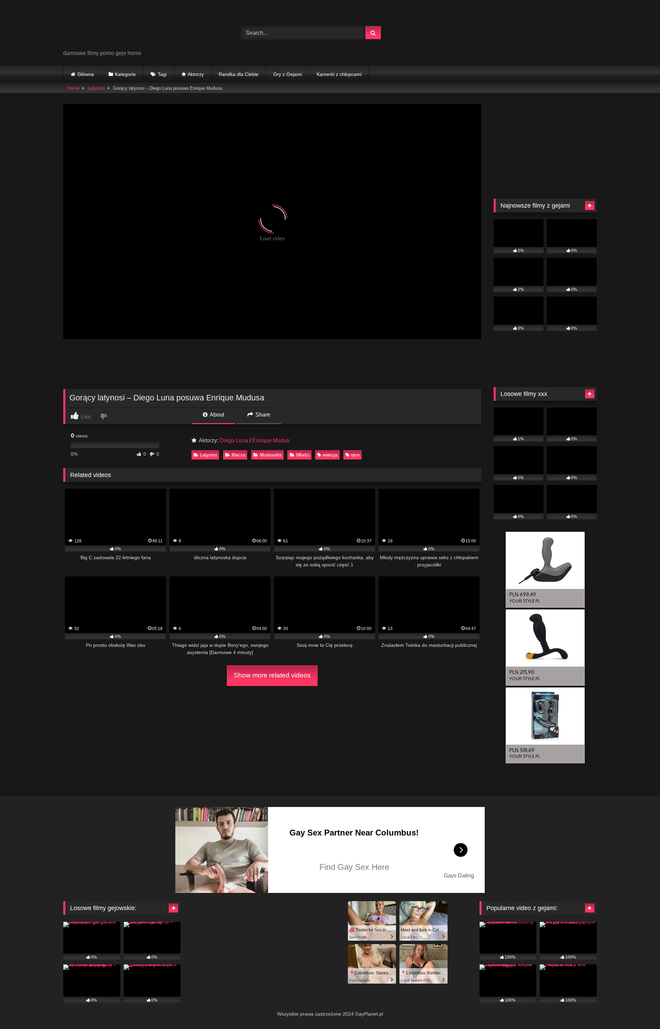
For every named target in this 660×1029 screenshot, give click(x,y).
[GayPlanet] (114, 27)
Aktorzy (196, 74)
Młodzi (302, 454)
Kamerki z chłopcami (339, 74)
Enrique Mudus (270, 440)
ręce (355, 454)
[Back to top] (638, 1008)
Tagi (162, 74)
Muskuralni (271, 454)
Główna (85, 74)
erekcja (330, 454)
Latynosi (96, 88)
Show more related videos (272, 675)
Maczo (238, 454)
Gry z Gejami (287, 74)
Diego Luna (234, 440)
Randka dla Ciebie (238, 74)
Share (262, 415)
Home (73, 88)
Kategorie (125, 74)
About (216, 415)
